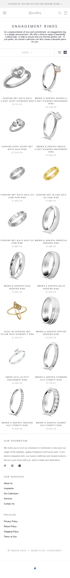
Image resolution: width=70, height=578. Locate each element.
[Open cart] (65, 12)
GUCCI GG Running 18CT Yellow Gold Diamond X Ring (17, 333)
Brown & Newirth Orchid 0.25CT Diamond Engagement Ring (51, 149)
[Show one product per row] (59, 52)
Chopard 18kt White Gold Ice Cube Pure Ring (17, 196)
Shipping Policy (11, 531)
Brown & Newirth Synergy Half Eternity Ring (51, 424)
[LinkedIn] (20, 465)
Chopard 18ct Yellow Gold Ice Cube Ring (51, 196)
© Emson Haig (17, 550)
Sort (26, 52)
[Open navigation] (4, 13)
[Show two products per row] (65, 52)
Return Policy (10, 526)
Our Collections (11, 493)
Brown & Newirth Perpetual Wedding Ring (51, 241)
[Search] (59, 12)
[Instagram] (12, 465)
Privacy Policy (11, 521)
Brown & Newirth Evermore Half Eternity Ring (51, 378)
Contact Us (9, 504)
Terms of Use (10, 536)
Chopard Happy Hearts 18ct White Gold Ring (17, 148)
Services (8, 498)
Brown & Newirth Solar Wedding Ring (51, 287)
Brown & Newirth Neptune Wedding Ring (51, 333)
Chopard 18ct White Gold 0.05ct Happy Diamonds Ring (17, 99)
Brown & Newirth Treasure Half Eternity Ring (17, 424)
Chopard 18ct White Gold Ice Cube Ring (17, 241)
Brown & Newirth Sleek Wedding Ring (17, 287)
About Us (8, 483)
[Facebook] (5, 465)
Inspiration (9, 488)
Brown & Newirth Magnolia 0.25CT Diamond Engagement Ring (51, 101)
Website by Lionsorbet (46, 550)
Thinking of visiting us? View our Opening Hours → (35, 4)
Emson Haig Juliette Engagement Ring (17, 378)
